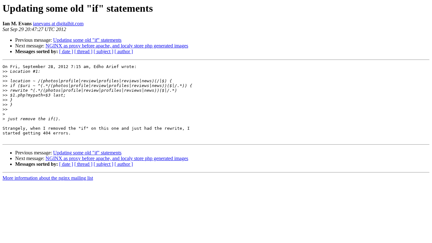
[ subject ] (103, 51)
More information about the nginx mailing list (48, 178)
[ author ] (123, 51)
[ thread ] (83, 51)
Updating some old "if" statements (87, 40)
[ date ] (66, 51)
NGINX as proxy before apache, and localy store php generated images (117, 45)
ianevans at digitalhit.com (58, 23)
